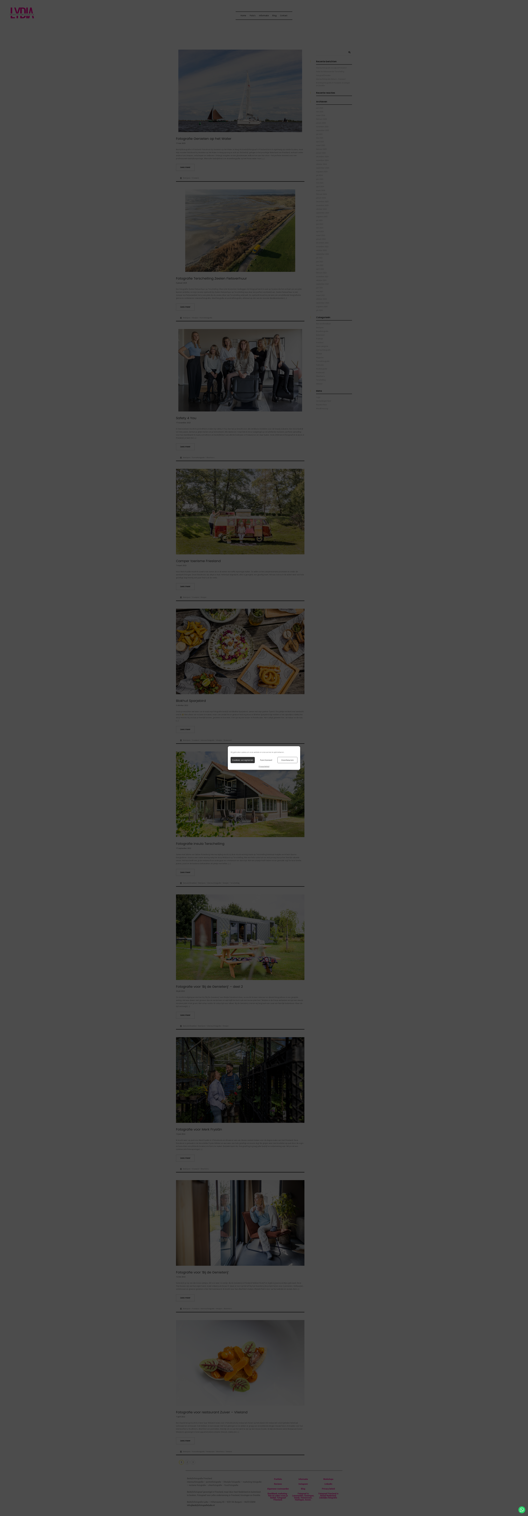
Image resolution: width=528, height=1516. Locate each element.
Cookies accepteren (242, 760)
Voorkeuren (287, 760)
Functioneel (266, 760)
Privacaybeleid (264, 766)
